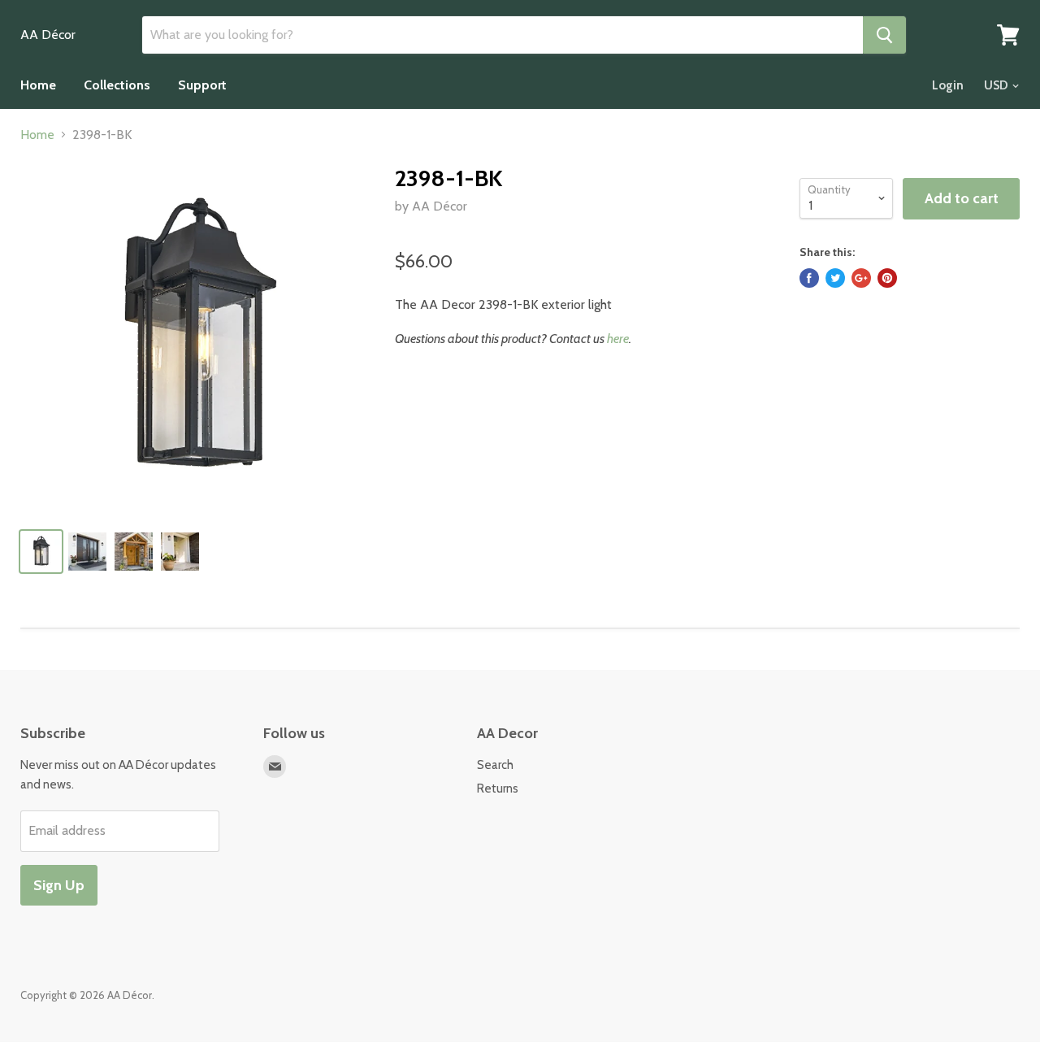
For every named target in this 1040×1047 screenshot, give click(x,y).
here (618, 338)
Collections (117, 85)
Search (495, 765)
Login (948, 85)
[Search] (884, 35)
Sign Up (58, 885)
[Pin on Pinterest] (887, 278)
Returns (497, 788)
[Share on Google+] (861, 278)
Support (202, 85)
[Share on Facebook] (809, 278)
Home (38, 85)
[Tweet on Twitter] (835, 278)
